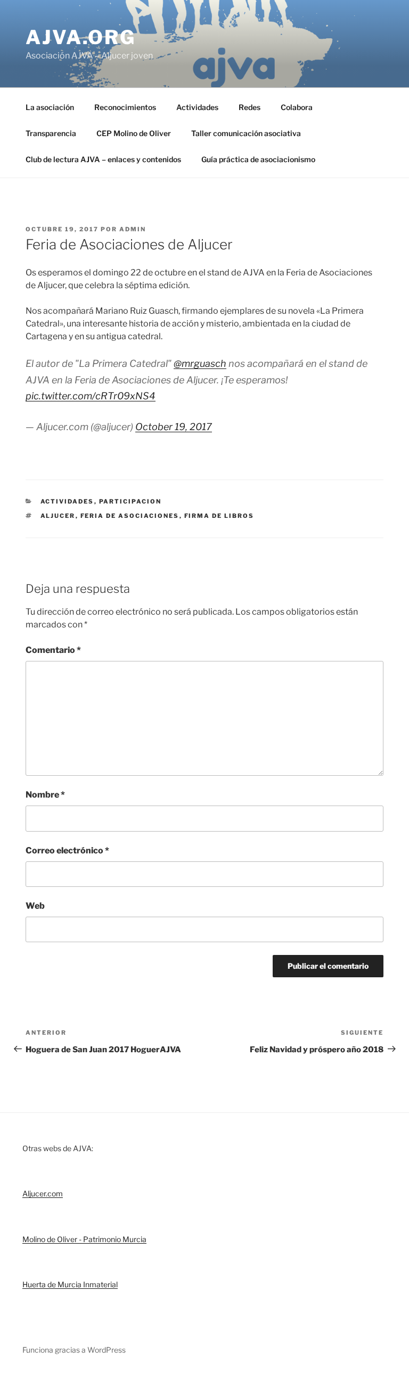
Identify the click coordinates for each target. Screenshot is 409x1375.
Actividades (197, 107)
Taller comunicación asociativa (246, 133)
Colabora (297, 107)
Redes (249, 107)
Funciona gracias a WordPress (74, 1349)
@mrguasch (200, 363)
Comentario (53, 650)
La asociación (50, 107)
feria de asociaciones (129, 515)
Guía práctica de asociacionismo (258, 159)
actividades (67, 501)
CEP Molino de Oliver (133, 133)
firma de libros (219, 515)
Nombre (45, 795)
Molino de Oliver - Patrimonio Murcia (84, 1239)
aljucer (58, 515)
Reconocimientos (125, 107)
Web (35, 906)
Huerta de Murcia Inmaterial (70, 1284)
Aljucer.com (42, 1193)
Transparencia (51, 133)
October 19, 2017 (173, 426)
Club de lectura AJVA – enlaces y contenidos (103, 159)
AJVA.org (81, 37)
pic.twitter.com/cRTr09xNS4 (91, 395)
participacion (130, 501)
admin (132, 229)
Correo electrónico (67, 850)
